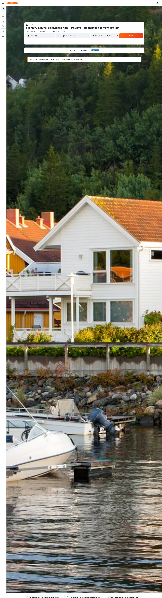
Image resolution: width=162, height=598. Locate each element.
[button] (3, 3)
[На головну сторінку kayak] (12, 3)
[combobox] (31, 31)
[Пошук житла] (3, 12)
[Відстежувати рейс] (3, 26)
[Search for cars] (3, 16)
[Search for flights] (3, 9)
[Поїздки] (3, 31)
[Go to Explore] (3, 22)
